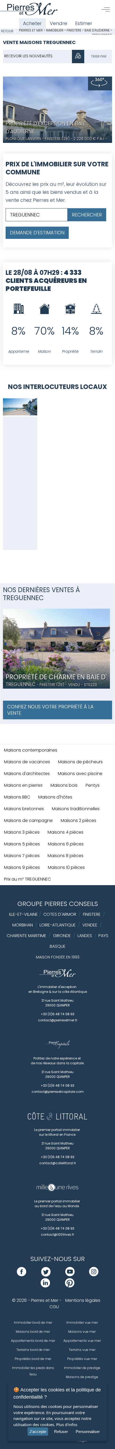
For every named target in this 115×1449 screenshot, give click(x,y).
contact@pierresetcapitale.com (58, 1091)
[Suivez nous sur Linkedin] (45, 1286)
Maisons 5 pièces (22, 844)
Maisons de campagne (28, 820)
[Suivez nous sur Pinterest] (70, 1286)
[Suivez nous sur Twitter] (46, 1275)
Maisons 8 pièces (65, 856)
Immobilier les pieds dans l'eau (33, 1371)
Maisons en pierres (23, 785)
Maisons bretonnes (24, 809)
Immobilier (55, 30)
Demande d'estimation (37, 232)
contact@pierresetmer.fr (57, 1020)
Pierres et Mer (31, 30)
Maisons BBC (17, 797)
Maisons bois (64, 785)
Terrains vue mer (82, 1349)
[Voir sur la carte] (78, 56)
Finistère (74, 30)
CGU (54, 1307)
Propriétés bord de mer (33, 1358)
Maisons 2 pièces (78, 820)
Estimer (83, 23)
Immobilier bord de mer (33, 1322)
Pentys (92, 785)
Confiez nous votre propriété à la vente (50, 709)
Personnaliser (88, 1431)
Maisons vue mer (82, 1331)
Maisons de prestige (82, 1377)
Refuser (61, 1431)
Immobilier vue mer (82, 1322)
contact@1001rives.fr (57, 1234)
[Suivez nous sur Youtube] (70, 1275)
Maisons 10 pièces (66, 867)
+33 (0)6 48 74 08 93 (57, 1014)
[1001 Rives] (57, 1190)
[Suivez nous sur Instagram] (93, 1275)
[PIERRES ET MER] (57, 975)
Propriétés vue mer (82, 1358)
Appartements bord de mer (33, 1340)
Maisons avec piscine (80, 773)
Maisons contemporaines (30, 750)
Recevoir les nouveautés (28, 56)
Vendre (58, 23)
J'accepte (37, 1431)
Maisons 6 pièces (66, 844)
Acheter (32, 23)
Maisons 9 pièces (22, 867)
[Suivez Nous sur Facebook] (21, 1275)
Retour (7, 31)
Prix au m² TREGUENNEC (27, 879)
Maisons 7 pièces (22, 856)
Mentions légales (82, 1300)
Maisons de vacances (27, 762)
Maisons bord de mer (33, 1331)
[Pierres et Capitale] (57, 1047)
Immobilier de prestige (82, 1368)
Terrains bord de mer (33, 1349)
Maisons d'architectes (27, 773)
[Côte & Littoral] (57, 1118)
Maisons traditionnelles (75, 809)
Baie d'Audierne (97, 30)
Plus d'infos (66, 1424)
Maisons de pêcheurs (80, 762)
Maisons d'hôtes (55, 797)
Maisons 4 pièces (65, 832)
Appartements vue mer (82, 1340)
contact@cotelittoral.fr (57, 1163)
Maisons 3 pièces (22, 832)
